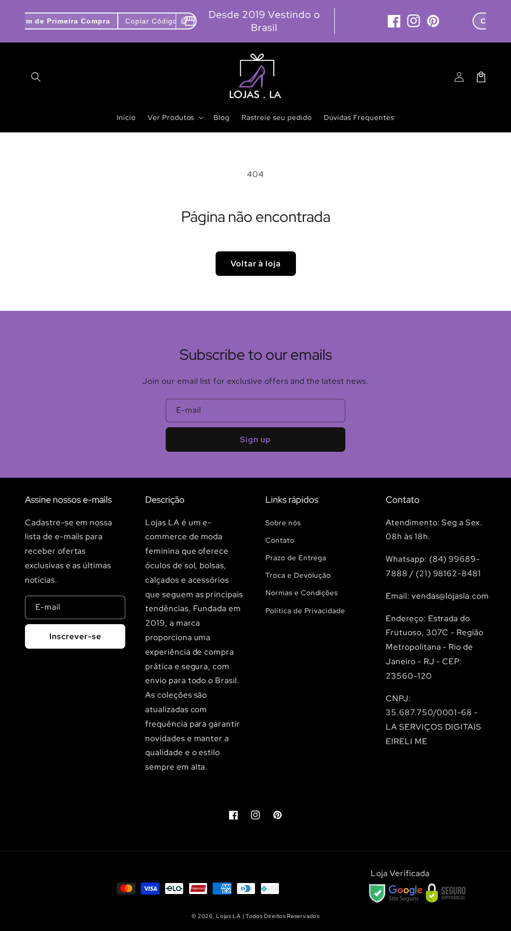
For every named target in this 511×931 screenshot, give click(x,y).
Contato (279, 540)
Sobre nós (283, 522)
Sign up (255, 439)
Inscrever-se (75, 636)
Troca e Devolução (298, 575)
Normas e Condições (301, 592)
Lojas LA (228, 916)
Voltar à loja (256, 263)
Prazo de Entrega (295, 557)
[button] (36, 77)
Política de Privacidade (305, 610)
